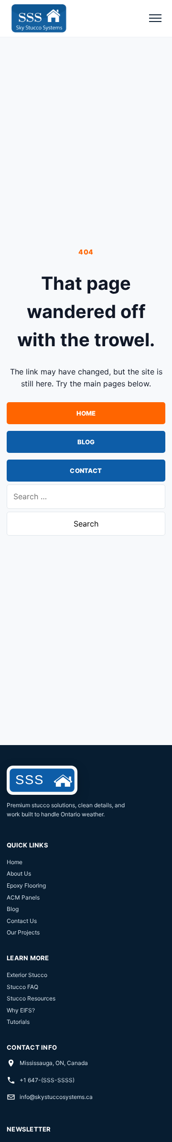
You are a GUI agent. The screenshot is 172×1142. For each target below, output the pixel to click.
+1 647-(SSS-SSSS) (47, 1080)
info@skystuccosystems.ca (56, 1096)
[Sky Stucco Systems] (38, 18)
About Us (19, 873)
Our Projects (23, 932)
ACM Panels (23, 897)
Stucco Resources (31, 998)
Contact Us (22, 920)
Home (86, 413)
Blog (86, 442)
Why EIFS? (21, 1010)
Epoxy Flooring (26, 885)
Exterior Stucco (27, 974)
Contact (86, 470)
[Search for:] (86, 496)
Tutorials (18, 1021)
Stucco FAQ (22, 986)
